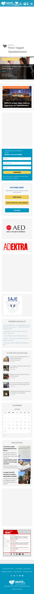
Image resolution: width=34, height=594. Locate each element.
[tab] (10, 532)
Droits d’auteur (17, 571)
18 (9, 425)
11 (9, 422)
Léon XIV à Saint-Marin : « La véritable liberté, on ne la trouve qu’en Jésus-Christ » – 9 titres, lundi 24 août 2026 (16, 327)
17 (5, 425)
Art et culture (8, 87)
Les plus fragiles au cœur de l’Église (12, 335)
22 (25, 425)
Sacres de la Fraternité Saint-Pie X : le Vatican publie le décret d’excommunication (19, 358)
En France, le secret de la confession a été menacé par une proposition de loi (20, 383)
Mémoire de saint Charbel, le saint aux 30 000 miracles (19, 375)
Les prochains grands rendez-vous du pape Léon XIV (10, 462)
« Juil (4, 435)
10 (5, 422)
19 (13, 425)
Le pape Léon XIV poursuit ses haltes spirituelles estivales (10, 474)
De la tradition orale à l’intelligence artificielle (14, 343)
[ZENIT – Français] (9, 3)
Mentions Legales (7, 571)
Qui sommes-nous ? (8, 568)
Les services (27, 568)
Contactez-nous (27, 571)
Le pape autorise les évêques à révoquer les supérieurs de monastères (20, 392)
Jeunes (26, 87)
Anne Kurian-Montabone (8, 75)
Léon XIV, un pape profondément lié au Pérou (9, 448)
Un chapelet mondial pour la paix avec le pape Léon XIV (20, 366)
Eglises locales (18, 87)
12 (13, 422)
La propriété (18, 568)
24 (5, 428)
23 (28, 425)
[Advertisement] (17, 24)
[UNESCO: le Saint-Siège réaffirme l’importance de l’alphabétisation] (17, 97)
